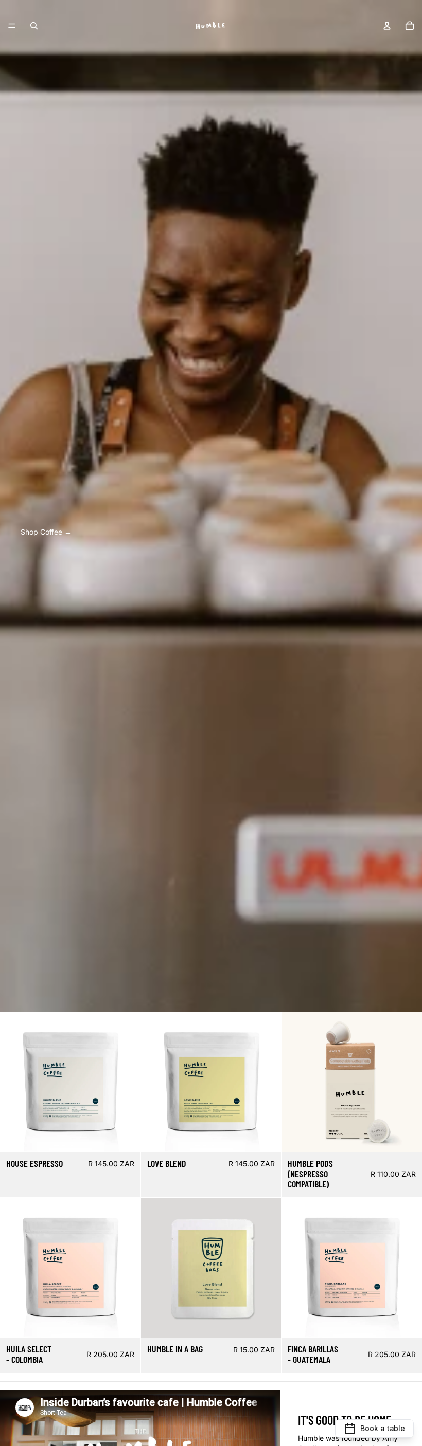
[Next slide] (125, 1082)
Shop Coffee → (46, 531)
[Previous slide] (15, 1082)
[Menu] (12, 26)
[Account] (387, 25)
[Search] (34, 25)
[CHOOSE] (124, 1136)
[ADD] (265, 1322)
